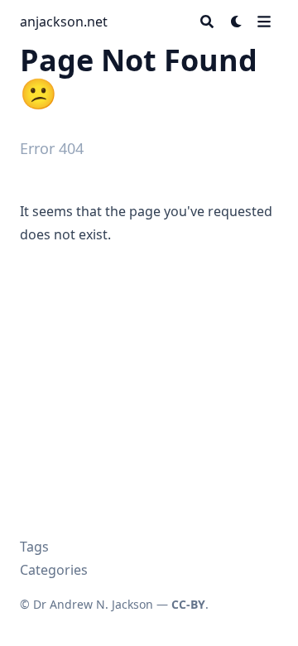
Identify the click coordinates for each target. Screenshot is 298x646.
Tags (34, 547)
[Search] (207, 21)
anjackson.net (64, 21)
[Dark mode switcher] (236, 21)
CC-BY (188, 604)
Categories (54, 570)
